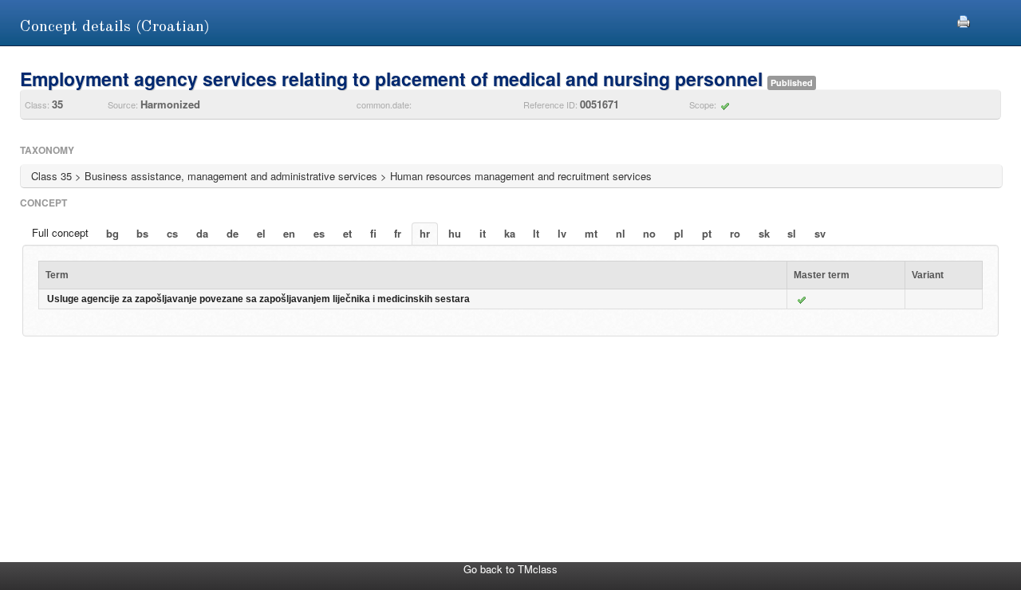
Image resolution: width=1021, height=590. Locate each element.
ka (509, 233)
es (319, 233)
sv (820, 233)
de (232, 233)
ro (735, 233)
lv (562, 233)
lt (536, 233)
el (261, 233)
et (347, 233)
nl (620, 233)
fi (373, 233)
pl (679, 233)
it (482, 233)
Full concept (60, 232)
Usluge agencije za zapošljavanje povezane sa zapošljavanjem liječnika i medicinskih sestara (258, 299)
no (649, 233)
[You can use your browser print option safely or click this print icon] (963, 19)
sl (791, 233)
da (202, 233)
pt (707, 233)
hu (454, 233)
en (289, 233)
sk (764, 233)
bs (142, 233)
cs (172, 233)
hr (425, 233)
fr (397, 233)
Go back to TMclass (510, 568)
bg (112, 233)
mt (591, 233)
